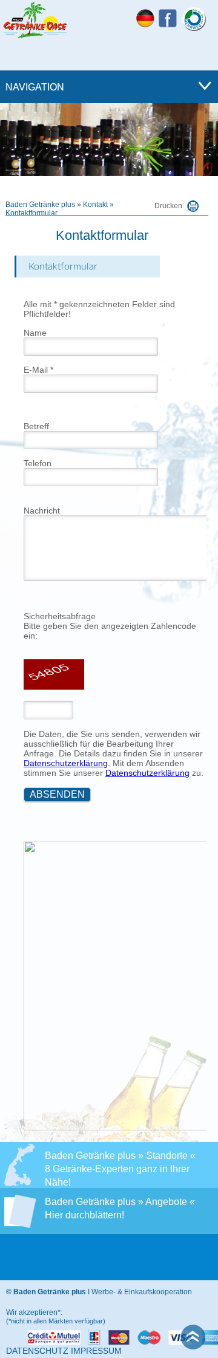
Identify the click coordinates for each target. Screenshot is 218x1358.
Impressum (96, 1351)
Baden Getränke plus (40, 204)
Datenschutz (37, 1351)
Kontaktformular (31, 213)
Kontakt (95, 204)
